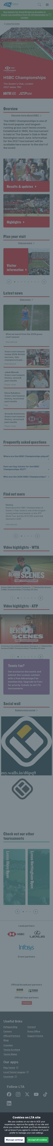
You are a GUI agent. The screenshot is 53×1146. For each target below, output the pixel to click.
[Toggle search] (39, 5)
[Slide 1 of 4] (21, 536)
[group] (14, 877)
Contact (31, 1027)
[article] (26, 175)
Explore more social (25, 710)
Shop (6, 1040)
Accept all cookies (37, 1140)
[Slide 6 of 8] (31, 281)
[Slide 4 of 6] (28, 598)
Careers (7, 1031)
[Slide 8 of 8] (38, 281)
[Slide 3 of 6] (24, 598)
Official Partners (11, 1036)
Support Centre (35, 1036)
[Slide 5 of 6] (31, 598)
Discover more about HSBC (25, 115)
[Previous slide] (9, 282)
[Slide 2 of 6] (21, 598)
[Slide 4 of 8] (24, 281)
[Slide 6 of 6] (35, 598)
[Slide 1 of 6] (18, 598)
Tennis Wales (10, 1054)
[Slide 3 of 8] (21, 281)
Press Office (33, 1031)
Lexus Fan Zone (13, 24)
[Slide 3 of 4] (28, 536)
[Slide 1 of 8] (14, 281)
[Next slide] (44, 282)
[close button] (50, 15)
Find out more (25, 243)
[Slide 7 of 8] (35, 281)
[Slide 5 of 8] (28, 281)
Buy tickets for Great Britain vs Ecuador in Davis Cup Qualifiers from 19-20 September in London (24, 15)
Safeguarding (10, 1027)
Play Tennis (9, 1067)
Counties (8, 1045)
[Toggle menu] (47, 4)
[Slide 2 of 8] (18, 281)
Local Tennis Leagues (14, 1072)
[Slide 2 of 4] (24, 536)
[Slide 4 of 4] (31, 536)
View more (25, 299)
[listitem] (9, 1094)
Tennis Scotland (11, 1050)
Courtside (8, 1076)
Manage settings (14, 1140)
